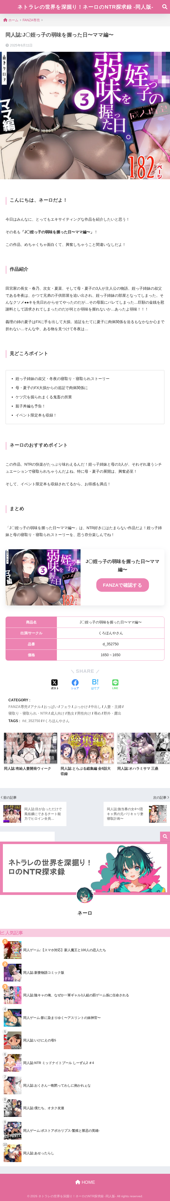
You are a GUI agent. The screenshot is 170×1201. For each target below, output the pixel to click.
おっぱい (51, 707)
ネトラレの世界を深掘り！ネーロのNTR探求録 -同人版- (85, 7)
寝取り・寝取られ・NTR (28, 713)
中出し (96, 707)
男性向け (84, 713)
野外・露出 (112, 713)
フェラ (65, 707)
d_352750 (32, 721)
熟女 (70, 713)
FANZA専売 (18, 707)
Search (165, 837)
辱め (97, 713)
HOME (87, 1182)
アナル (35, 707)
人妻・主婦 (113, 707)
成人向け (57, 713)
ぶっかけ (81, 707)
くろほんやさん (57, 721)
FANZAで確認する (122, 585)
